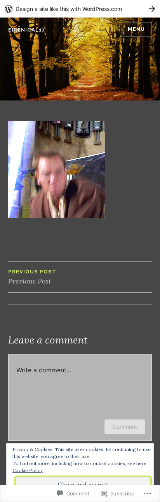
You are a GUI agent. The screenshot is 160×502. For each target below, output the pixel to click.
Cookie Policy (27, 470)
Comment (125, 426)
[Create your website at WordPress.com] (80, 9)
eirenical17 (26, 30)
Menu (136, 29)
